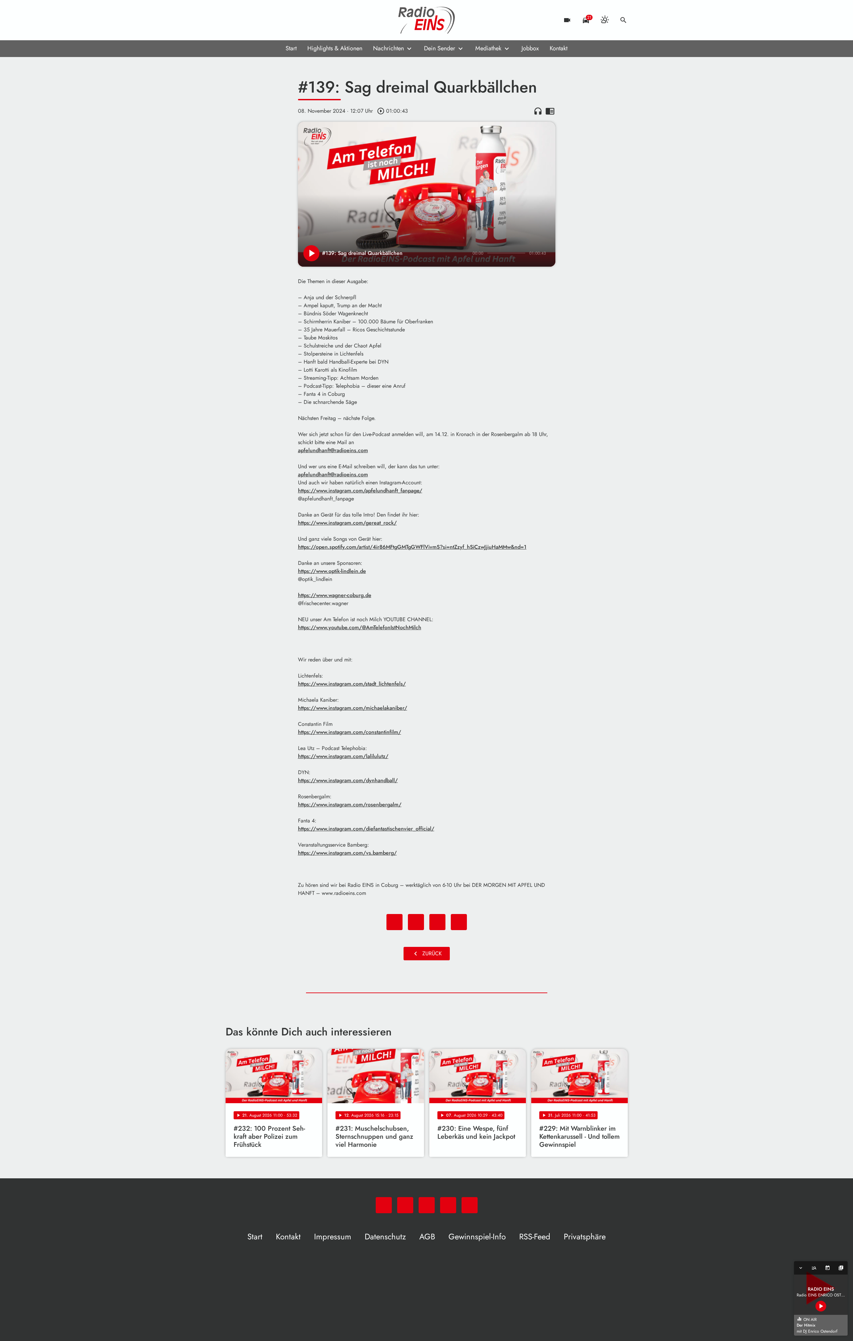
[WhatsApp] (232, 20)
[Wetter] (605, 20)
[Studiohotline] (286, 20)
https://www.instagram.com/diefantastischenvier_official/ (366, 829)
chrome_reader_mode (550, 111)
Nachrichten (388, 48)
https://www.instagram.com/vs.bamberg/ (347, 853)
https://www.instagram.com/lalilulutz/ (343, 756)
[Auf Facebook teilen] (394, 922)
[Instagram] (259, 20)
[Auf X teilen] (416, 922)
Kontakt (558, 48)
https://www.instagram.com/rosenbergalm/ (350, 804)
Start (291, 48)
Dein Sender (439, 48)
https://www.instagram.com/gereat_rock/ (347, 523)
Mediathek (488, 48)
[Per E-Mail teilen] (459, 922)
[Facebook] (245, 20)
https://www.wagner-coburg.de (334, 595)
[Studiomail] (272, 20)
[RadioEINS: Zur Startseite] (426, 20)
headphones (538, 111)
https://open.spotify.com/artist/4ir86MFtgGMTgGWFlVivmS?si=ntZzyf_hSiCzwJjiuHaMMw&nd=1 (412, 547)
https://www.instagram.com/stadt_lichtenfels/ (352, 684)
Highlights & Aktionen (334, 48)
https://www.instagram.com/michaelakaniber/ (352, 708)
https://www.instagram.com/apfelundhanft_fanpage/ (360, 490)
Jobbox (530, 48)
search (623, 20)
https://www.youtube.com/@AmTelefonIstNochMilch (359, 627)
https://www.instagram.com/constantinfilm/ (349, 732)
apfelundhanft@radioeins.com (333, 450)
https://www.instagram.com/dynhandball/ (348, 780)
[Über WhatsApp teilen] (437, 922)
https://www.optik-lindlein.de (332, 571)
